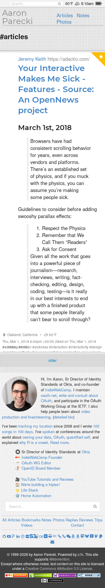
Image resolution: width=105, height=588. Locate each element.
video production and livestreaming (46, 414)
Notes (83, 15)
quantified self (78, 437)
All (4, 520)
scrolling (11, 347)
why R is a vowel (33, 442)
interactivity (79, 347)
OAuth (58, 437)
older (52, 360)
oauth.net (49, 395)
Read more (59, 442)
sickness (41, 347)
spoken (48, 431)
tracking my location (35, 426)
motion (26, 347)
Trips (98, 520)
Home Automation (36, 495)
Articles (65, 15)
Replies (72, 520)
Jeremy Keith (32, 58)
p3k (80, 554)
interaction (59, 347)
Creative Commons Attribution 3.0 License (58, 568)
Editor (46, 463)
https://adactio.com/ (69, 58)
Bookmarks (31, 520)
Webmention (59, 558)
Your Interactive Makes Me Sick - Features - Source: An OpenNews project (56, 89)
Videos (27, 525)
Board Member (48, 468)
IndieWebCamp (58, 389)
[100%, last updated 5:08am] (98, 3)
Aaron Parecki (17, 17)
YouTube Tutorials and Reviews (47, 479)
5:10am (87, 3)
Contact (77, 525)
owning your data (36, 437)
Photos (64, 21)
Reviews (86, 520)
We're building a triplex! (40, 484)
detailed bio (63, 417)
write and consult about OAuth (69, 398)
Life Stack (29, 490)
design (96, 347)
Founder (55, 457)
